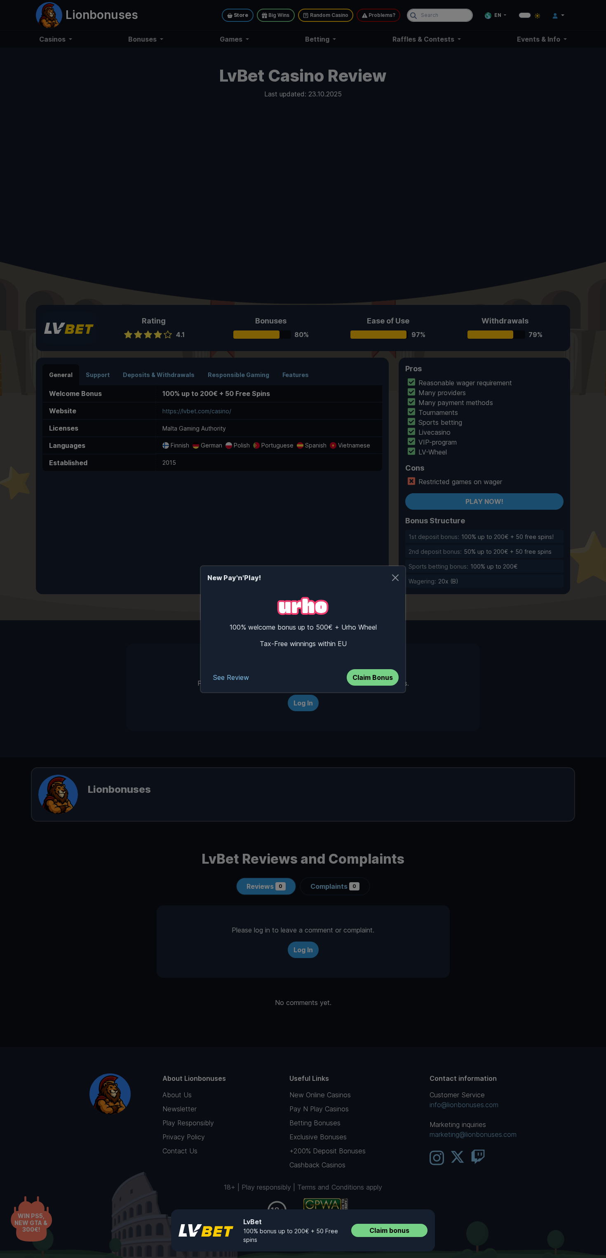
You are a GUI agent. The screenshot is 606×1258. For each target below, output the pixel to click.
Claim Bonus (372, 677)
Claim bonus (389, 1230)
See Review (231, 677)
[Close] (395, 577)
